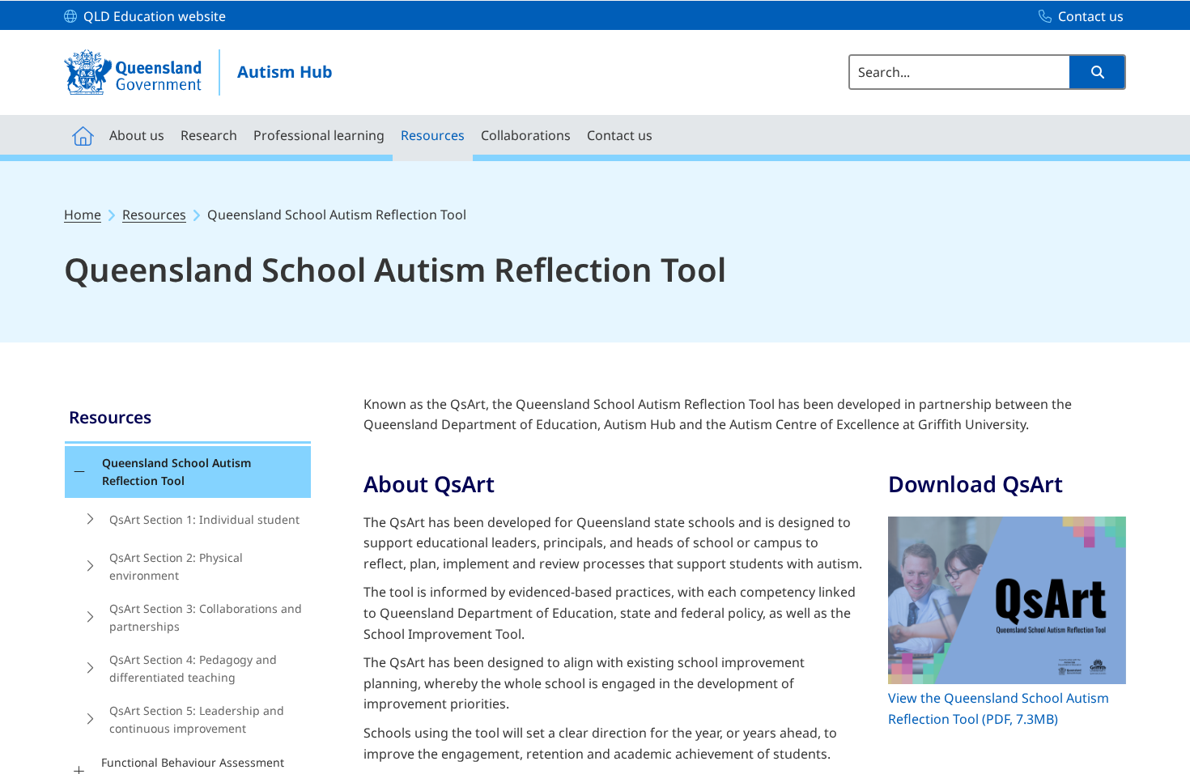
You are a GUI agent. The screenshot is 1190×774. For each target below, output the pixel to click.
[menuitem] (82, 135)
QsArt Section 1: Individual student (204, 519)
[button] (1096, 72)
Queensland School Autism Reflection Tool (176, 471)
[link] (188, 419)
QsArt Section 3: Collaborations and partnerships (205, 617)
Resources (154, 214)
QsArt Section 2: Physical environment (176, 566)
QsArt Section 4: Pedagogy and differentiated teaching (193, 668)
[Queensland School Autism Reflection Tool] (79, 472)
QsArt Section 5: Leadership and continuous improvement (196, 719)
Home (82, 214)
